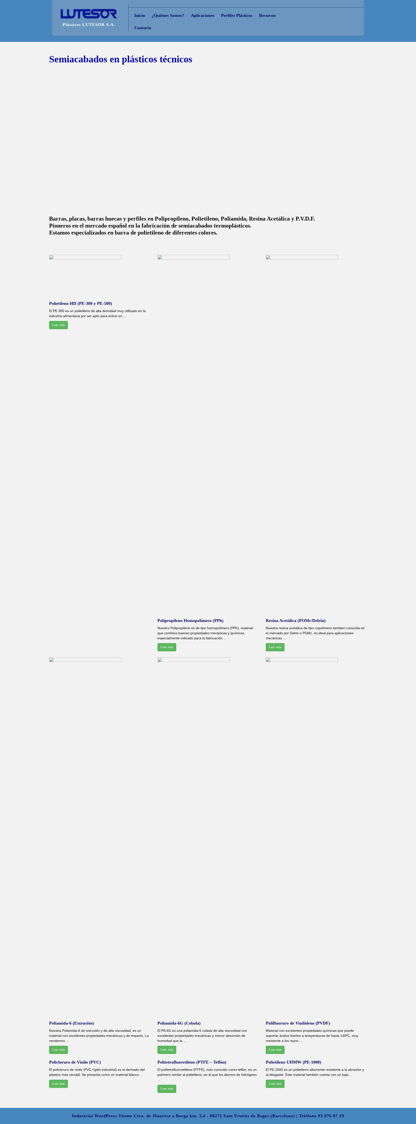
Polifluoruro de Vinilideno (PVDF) (298, 1023)
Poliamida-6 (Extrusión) (71, 1023)
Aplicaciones (202, 15)
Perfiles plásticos (236, 15)
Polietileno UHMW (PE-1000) (293, 1062)
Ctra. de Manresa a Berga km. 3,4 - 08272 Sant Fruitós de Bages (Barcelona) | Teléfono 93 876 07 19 (239, 1115)
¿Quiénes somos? (168, 15)
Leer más (58, 325)
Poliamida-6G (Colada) (179, 1023)
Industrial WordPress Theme (102, 1115)
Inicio (139, 15)
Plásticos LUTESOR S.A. (89, 24)
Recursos (267, 15)
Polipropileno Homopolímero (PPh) (190, 620)
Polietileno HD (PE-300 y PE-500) (80, 303)
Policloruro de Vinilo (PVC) (75, 1062)
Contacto (142, 27)
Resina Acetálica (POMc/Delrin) (295, 620)
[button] (42, 139)
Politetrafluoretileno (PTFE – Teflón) (191, 1062)
